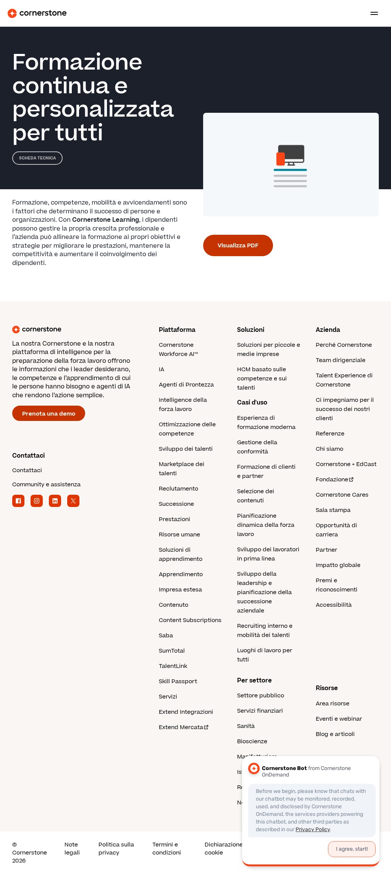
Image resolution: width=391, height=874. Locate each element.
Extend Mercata (181, 727)
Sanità (246, 726)
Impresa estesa (180, 590)
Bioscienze (252, 742)
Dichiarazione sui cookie (228, 849)
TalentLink (173, 666)
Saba (166, 636)
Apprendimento (181, 574)
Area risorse (332, 704)
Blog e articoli (335, 734)
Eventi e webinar (339, 719)
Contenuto (173, 605)
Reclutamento (178, 489)
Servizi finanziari (260, 711)
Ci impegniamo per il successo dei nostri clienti (345, 409)
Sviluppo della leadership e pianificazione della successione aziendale (264, 592)
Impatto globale (338, 565)
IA (161, 370)
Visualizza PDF (238, 246)
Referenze (330, 434)
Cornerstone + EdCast (346, 464)
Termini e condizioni (166, 849)
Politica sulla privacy (116, 849)
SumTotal (172, 651)
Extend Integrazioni (186, 712)
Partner (326, 550)
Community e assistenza (46, 485)
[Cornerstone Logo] (37, 13)
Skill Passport (178, 681)
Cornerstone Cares (342, 495)
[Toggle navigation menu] (371, 13)
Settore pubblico (260, 696)
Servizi (168, 697)
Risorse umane (179, 535)
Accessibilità (334, 605)
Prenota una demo (48, 414)
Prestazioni (174, 519)
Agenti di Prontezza (186, 385)
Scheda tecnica (37, 158)
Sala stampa (333, 510)
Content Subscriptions (190, 620)
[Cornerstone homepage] (85, 329)
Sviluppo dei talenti (186, 449)
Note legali (72, 849)
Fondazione (332, 480)
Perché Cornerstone (344, 345)
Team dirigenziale (340, 360)
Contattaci (27, 470)
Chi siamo (329, 449)
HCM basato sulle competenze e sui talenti (262, 379)
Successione (176, 504)
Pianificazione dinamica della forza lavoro (265, 525)
